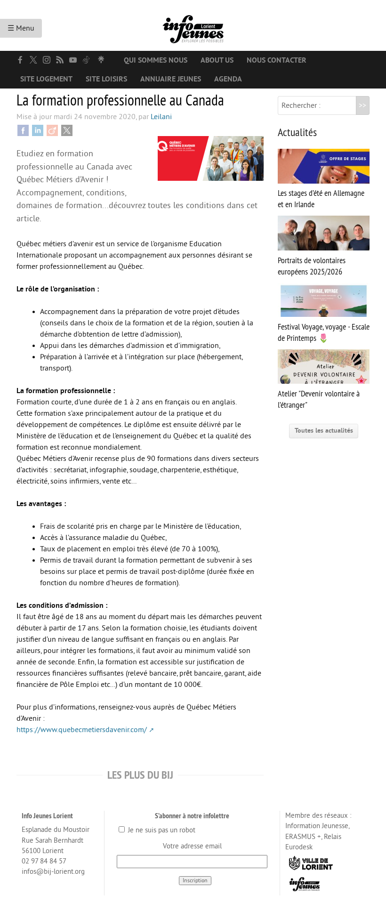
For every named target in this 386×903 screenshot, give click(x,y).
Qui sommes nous (155, 60)
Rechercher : (301, 105)
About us (217, 60)
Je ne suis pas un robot (160, 830)
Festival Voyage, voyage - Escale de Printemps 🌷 (324, 332)
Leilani (161, 117)
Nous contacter (276, 60)
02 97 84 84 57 (44, 861)
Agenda (228, 79)
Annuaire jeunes (170, 79)
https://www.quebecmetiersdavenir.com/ (81, 730)
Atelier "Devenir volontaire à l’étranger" (319, 399)
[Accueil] (193, 25)
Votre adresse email (192, 846)
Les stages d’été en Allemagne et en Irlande (321, 199)
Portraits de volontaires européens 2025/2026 (312, 265)
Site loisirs (106, 79)
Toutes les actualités (324, 430)
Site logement (46, 79)
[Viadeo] (52, 130)
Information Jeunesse (316, 826)
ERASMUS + (303, 837)
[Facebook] (23, 130)
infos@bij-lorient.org (53, 872)
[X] (66, 130)
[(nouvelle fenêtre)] (20, 60)
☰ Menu (21, 28)
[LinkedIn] (37, 130)
